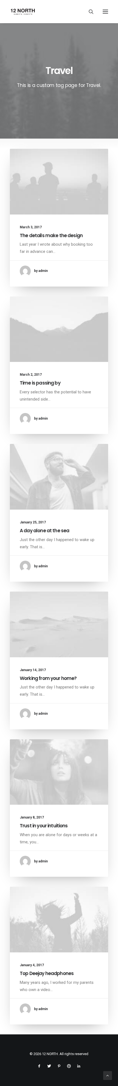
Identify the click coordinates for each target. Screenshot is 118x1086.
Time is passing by (40, 383)
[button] (105, 11)
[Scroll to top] (107, 1075)
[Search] (89, 11)
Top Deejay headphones (47, 973)
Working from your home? (48, 678)
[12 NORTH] (23, 11)
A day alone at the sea (44, 530)
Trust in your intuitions (44, 825)
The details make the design (51, 235)
